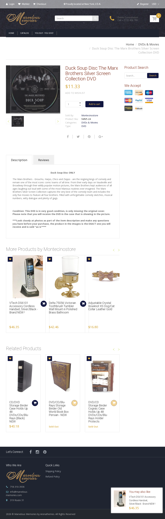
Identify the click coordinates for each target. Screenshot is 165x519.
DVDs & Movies (148, 44)
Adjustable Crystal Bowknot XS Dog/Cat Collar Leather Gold (101, 306)
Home (130, 44)
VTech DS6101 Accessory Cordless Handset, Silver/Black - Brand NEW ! (23, 307)
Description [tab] (19, 160)
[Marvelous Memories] (23, 17)
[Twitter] (78, 137)
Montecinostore (89, 115)
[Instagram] (37, 452)
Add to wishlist (75, 92)
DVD (83, 126)
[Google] (100, 137)
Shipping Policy (53, 471)
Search (152, 75)
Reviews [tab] (43, 160)
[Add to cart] (44, 304)
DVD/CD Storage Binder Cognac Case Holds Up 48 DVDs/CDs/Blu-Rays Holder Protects (97, 411)
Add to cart (94, 104)
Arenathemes (47, 514)
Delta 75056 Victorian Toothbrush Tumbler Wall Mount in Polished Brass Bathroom (63, 307)
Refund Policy (52, 476)
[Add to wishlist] (10, 259)
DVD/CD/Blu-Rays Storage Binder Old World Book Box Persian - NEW (59, 408)
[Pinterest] (45, 452)
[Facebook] (67, 137)
